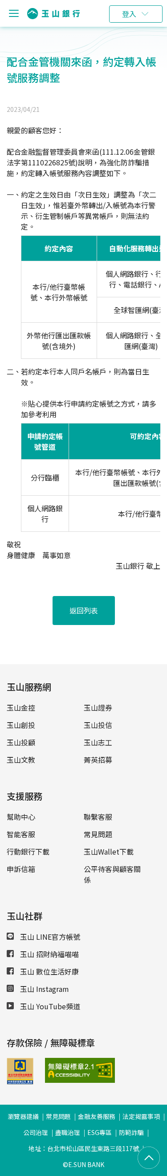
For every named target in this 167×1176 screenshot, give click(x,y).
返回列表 (83, 610)
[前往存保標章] (20, 1081)
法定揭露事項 (141, 1116)
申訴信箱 (21, 868)
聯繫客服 (98, 816)
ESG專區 (99, 1132)
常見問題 (98, 834)
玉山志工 (98, 742)
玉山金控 (21, 707)
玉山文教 (21, 759)
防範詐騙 (131, 1132)
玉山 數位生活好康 (48, 971)
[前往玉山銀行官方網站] (53, 13)
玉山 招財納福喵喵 (48, 954)
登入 (129, 13)
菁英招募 (98, 759)
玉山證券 (98, 707)
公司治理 (35, 1132)
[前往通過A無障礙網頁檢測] (57, 1070)
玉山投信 (98, 725)
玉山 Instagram (43, 988)
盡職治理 (67, 1132)
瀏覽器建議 (23, 1116)
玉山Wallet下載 (109, 851)
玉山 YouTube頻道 (49, 1006)
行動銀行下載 (28, 851)
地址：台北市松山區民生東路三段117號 (84, 1148)
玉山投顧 (21, 742)
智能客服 (21, 834)
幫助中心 (21, 816)
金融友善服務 (96, 1116)
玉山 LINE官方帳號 (49, 936)
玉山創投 (21, 725)
